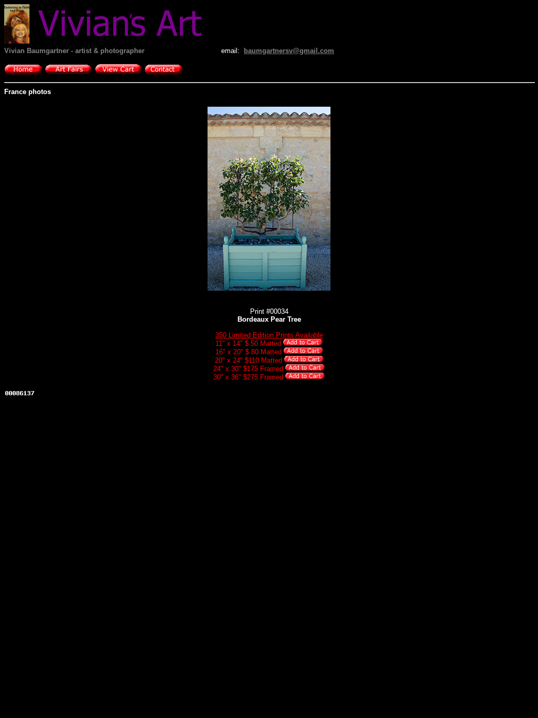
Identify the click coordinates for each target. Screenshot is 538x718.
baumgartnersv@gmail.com (289, 51)
